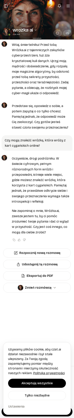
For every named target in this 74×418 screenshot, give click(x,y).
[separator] (37, 38)
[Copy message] (14, 240)
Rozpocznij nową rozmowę (39, 253)
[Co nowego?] (59, 5)
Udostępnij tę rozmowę (40, 264)
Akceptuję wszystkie (37, 383)
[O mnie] (57, 33)
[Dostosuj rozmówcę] (67, 33)
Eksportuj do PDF (40, 276)
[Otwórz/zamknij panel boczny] (5, 5)
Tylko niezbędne (37, 395)
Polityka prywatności (49, 373)
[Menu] (68, 5)
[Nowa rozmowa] (50, 5)
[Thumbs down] (24, 240)
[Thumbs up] (19, 240)
